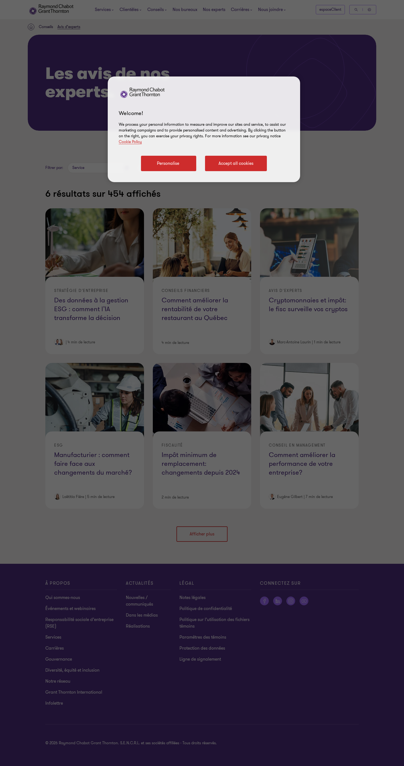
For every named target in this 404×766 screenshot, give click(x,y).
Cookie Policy (130, 141)
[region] (204, 129)
